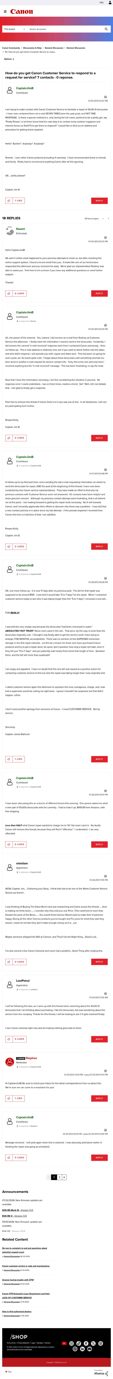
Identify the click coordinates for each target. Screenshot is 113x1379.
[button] (97, 665)
